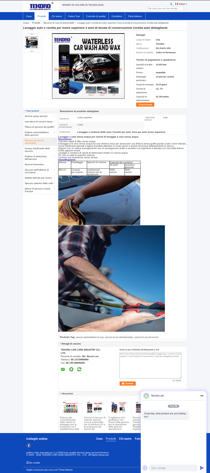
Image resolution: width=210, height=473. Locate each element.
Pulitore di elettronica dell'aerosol (36, 157)
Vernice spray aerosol (36, 116)
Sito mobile (34, 462)
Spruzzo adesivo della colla (39, 183)
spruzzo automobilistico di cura (90, 337)
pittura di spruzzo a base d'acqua (37, 190)
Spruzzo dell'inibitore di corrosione (37, 171)
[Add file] (145, 467)
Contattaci (117, 16)
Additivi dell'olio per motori (38, 177)
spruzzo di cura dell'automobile (119, 337)
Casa (29, 16)
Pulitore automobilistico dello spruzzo (37, 133)
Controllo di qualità (95, 16)
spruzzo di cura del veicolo (146, 337)
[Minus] (202, 396)
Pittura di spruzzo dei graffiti (39, 127)
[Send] (201, 467)
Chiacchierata (145, 104)
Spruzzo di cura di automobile (58, 23)
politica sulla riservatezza (39, 452)
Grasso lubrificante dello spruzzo (37, 149)
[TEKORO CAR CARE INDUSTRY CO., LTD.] (41, 6)
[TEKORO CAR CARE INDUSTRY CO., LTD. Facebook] (28, 445)
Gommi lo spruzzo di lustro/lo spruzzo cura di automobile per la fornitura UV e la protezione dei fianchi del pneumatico (94, 424)
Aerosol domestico (34, 164)
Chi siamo (57, 16)
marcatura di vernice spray (38, 121)
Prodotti (42, 16)
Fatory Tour (74, 16)
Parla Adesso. (135, 16)
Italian (182, 4)
